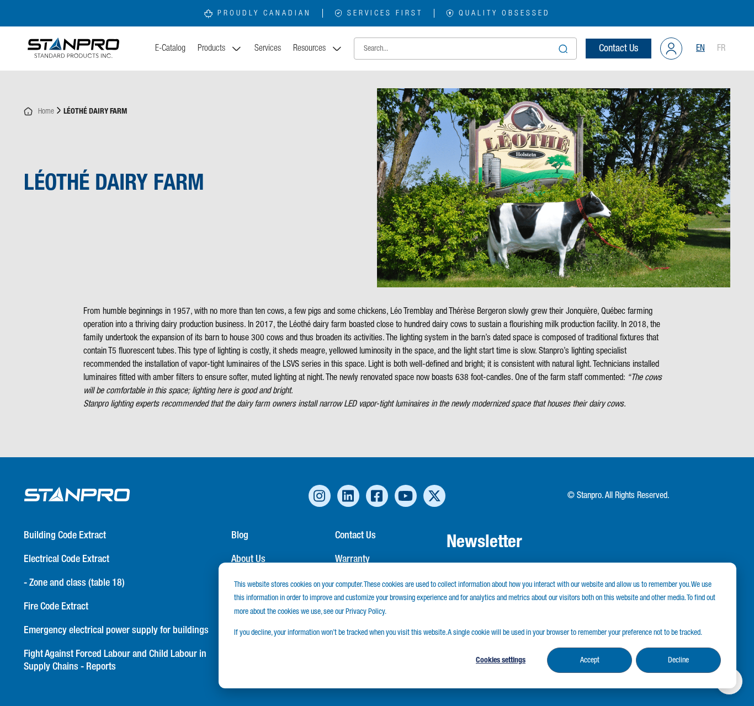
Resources (309, 48)
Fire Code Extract (56, 606)
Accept (589, 660)
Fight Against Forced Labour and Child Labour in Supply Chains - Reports (115, 660)
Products (211, 48)
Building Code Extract (65, 535)
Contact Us (618, 48)
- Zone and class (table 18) (74, 583)
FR (721, 48)
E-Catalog (170, 48)
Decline (678, 660)
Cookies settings (500, 660)
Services (267, 48)
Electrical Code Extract (66, 559)
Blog (239, 535)
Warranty (352, 559)
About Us (248, 559)
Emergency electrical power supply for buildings (116, 630)
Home (43, 111)
